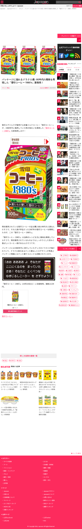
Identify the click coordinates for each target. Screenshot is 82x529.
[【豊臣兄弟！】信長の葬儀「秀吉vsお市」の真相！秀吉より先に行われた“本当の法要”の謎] (62, 111)
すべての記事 (8, 461)
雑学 (62, 271)
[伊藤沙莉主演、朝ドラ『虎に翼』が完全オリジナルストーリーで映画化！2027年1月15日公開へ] (62, 120)
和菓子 (45, 474)
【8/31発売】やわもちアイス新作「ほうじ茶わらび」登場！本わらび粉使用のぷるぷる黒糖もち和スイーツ (75, 192)
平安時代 (75, 259)
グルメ (21, 8)
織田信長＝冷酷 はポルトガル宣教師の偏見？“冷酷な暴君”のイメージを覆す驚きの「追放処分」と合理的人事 (75, 218)
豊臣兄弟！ (74, 294)
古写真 (6, 483)
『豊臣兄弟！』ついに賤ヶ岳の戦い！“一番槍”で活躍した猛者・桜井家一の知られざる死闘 (75, 226)
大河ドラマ (65, 259)
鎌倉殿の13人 (75, 305)
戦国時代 (75, 255)
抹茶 (65, 286)
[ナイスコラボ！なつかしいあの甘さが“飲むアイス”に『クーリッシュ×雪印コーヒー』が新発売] (10, 375)
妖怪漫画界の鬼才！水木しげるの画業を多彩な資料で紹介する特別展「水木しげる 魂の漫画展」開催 (75, 139)
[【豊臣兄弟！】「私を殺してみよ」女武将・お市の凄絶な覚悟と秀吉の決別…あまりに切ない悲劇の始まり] (62, 154)
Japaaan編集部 (44, 88)
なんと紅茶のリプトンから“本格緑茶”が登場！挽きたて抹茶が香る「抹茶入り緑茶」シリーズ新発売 (75, 209)
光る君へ (75, 301)
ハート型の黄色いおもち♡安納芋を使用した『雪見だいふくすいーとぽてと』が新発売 (9, 411)
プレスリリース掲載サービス (71, 36)
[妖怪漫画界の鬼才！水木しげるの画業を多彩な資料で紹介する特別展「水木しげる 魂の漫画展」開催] (62, 137)
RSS (77, 55)
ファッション (8, 468)
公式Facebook (61, 55)
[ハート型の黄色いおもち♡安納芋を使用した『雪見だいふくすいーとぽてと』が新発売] (10, 400)
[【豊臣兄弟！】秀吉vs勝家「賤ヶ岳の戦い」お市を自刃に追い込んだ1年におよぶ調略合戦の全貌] (62, 76)
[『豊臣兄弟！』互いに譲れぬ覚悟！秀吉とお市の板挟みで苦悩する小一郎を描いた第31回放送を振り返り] (62, 198)
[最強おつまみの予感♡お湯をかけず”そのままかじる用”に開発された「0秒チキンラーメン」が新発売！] (48, 375)
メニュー (2, 2)
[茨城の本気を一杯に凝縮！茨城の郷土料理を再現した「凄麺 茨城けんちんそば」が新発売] (62, 241)
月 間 (77, 69)
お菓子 (70, 271)
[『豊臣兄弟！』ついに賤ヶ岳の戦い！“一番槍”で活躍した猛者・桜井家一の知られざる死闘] (62, 224)
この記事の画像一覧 (29, 356)
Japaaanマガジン (12, 8)
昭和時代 (65, 301)
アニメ (65, 263)
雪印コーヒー (7, 316)
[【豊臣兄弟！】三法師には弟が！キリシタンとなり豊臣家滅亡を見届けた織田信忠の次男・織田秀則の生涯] (62, 94)
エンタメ (46, 477)
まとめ (45, 461)
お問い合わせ (47, 497)
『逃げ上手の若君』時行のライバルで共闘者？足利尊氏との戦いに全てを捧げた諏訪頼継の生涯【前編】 (75, 174)
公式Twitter (66, 55)
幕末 (77, 271)
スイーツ (76, 267)
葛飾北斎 (64, 305)
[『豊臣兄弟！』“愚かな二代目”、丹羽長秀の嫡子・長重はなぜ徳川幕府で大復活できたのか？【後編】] (62, 85)
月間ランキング (8, 510)
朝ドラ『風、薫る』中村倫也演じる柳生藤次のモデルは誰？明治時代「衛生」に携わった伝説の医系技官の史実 (75, 106)
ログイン (69, 6)
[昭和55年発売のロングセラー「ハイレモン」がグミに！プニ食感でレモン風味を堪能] (48, 400)
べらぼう (65, 278)
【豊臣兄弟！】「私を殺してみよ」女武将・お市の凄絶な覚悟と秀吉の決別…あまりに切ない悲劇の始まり (75, 158)
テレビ (77, 274)
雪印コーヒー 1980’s (15, 305)
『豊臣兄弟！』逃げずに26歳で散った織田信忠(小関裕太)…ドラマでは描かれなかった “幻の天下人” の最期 (75, 149)
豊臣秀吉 (64, 294)
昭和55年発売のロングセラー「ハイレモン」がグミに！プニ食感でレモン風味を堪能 (47, 411)
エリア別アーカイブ (10, 504)
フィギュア (74, 290)
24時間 (61, 69)
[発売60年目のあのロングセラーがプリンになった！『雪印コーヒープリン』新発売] (29, 375)
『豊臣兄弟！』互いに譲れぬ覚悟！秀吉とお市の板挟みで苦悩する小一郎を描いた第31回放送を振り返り (75, 200)
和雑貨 (45, 471)
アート (6, 465)
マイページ (7, 500)
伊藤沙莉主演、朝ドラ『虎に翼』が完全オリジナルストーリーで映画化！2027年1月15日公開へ (75, 122)
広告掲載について (9, 497)
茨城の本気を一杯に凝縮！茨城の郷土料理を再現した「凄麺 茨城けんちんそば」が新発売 (75, 243)
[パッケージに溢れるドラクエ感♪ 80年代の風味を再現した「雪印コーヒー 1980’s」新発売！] (29, 60)
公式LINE (72, 55)
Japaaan (41, 2)
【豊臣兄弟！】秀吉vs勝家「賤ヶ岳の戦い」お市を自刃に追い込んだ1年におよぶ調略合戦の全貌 (75, 79)
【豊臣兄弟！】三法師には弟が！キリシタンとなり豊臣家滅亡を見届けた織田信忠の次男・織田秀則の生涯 (75, 97)
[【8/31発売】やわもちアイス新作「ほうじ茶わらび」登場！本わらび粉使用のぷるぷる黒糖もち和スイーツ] (62, 189)
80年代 (13, 360)
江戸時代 (65, 255)
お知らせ (6, 494)
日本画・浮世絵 (48, 465)
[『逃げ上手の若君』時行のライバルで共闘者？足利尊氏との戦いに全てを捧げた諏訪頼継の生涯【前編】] (62, 172)
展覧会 (65, 297)
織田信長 (75, 278)
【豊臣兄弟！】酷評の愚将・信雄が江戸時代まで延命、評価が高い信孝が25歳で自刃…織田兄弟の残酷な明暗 (75, 184)
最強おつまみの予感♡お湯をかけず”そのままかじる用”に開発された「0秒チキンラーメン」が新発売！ (47, 387)
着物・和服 (46, 468)
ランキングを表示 (69, 249)
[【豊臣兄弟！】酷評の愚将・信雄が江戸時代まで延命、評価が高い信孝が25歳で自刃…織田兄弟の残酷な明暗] (62, 180)
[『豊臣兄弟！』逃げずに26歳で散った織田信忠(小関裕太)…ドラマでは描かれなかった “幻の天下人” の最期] (62, 146)
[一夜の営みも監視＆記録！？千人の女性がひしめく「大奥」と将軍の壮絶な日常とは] (62, 232)
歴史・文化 (46, 480)
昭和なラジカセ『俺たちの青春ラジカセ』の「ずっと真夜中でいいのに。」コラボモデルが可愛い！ (75, 131)
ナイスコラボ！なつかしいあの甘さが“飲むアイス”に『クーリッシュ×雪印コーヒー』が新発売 (10, 385)
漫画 (62, 274)
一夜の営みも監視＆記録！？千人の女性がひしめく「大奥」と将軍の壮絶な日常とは (75, 234)
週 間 (69, 69)
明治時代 (65, 282)
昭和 (20, 360)
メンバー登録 (77, 6)
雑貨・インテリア (9, 471)
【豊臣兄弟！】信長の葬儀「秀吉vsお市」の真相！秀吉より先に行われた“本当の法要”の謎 (75, 113)
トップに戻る (76, 453)
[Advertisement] (29, 27)
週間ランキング (48, 507)
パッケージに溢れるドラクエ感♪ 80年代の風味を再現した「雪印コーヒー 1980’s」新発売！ (51, 8)
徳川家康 (75, 282)
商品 (8, 88)
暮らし (6, 480)
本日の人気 (7, 507)
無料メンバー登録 (49, 500)
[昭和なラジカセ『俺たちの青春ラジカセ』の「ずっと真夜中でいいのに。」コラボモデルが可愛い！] (62, 128)
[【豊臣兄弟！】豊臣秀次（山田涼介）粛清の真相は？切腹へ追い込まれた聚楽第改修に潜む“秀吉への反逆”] (62, 163)
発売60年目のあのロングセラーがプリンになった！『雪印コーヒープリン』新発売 (28, 385)
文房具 (64, 290)
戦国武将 (74, 263)
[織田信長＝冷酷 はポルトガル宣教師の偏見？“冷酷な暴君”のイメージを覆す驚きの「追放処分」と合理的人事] (62, 215)
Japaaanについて (48, 494)
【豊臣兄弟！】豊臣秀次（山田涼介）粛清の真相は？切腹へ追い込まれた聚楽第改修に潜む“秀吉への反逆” (75, 166)
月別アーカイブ (48, 504)
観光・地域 (7, 477)
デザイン (73, 286)
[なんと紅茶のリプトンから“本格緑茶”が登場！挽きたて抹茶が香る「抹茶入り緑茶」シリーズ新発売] (62, 206)
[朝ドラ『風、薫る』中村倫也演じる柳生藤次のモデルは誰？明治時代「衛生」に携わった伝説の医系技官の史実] (62, 102)
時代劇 (69, 274)
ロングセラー (65, 267)
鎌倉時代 (74, 297)
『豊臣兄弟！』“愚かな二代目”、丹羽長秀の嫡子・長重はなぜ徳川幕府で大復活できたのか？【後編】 (75, 87)
